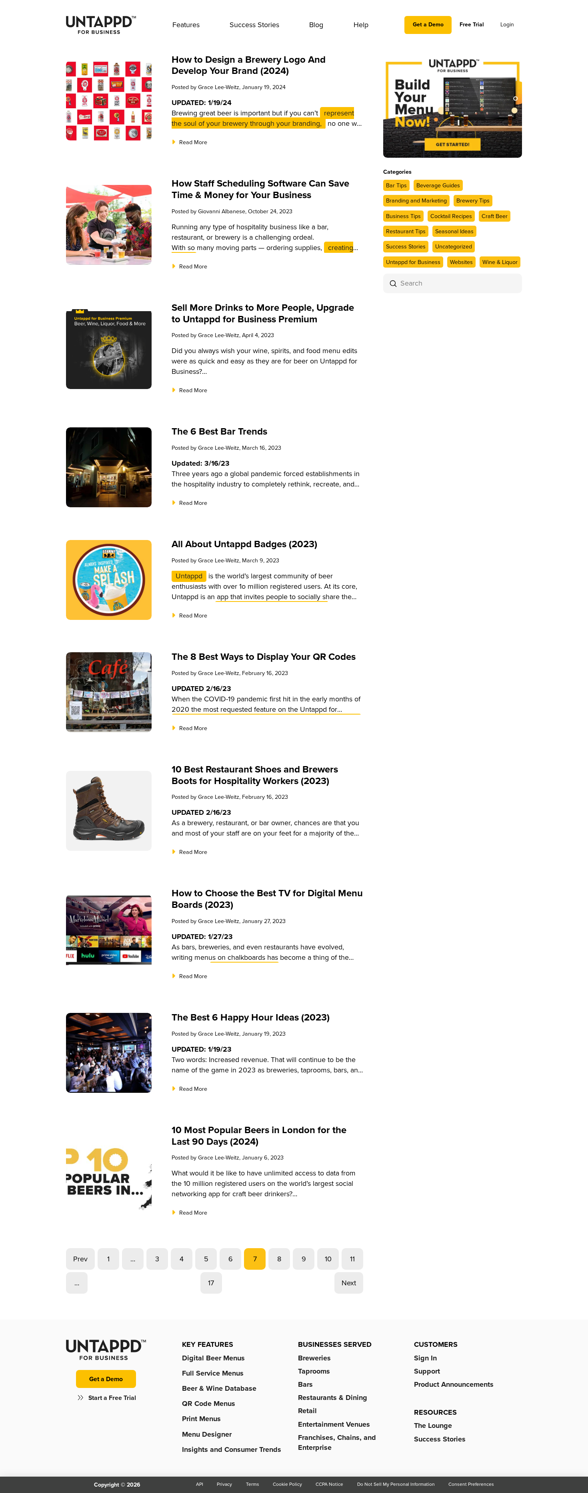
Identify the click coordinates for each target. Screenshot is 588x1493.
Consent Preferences (471, 1484)
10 (328, 1259)
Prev (80, 1259)
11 (352, 1259)
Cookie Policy (287, 1484)
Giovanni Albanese (221, 211)
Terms (252, 1484)
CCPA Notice (329, 1484)
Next (349, 1283)
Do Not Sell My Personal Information (396, 1484)
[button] (186, 24)
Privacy (224, 1484)
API (199, 1484)
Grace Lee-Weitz (218, 87)
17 (211, 1283)
